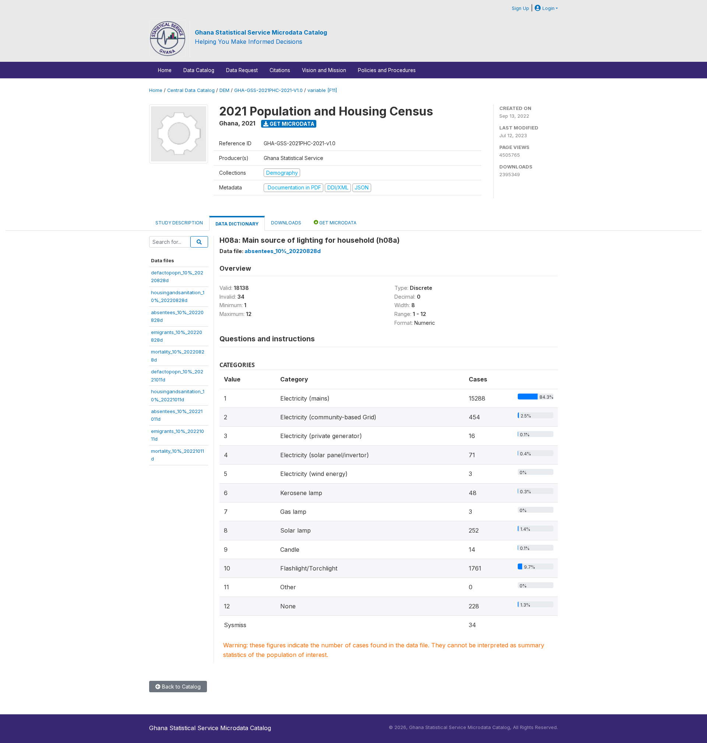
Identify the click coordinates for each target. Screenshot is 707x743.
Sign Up (520, 8)
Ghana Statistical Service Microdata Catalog (261, 32)
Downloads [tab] (286, 222)
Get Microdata (291, 124)
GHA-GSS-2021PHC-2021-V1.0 (268, 90)
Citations (280, 70)
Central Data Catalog (191, 90)
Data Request (242, 70)
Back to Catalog (181, 686)
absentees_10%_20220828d (283, 251)
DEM (224, 90)
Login (548, 8)
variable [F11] (322, 90)
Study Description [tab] (179, 222)
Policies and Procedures (387, 70)
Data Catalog (198, 70)
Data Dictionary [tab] (236, 224)
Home (165, 70)
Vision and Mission (324, 70)
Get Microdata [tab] (337, 222)
